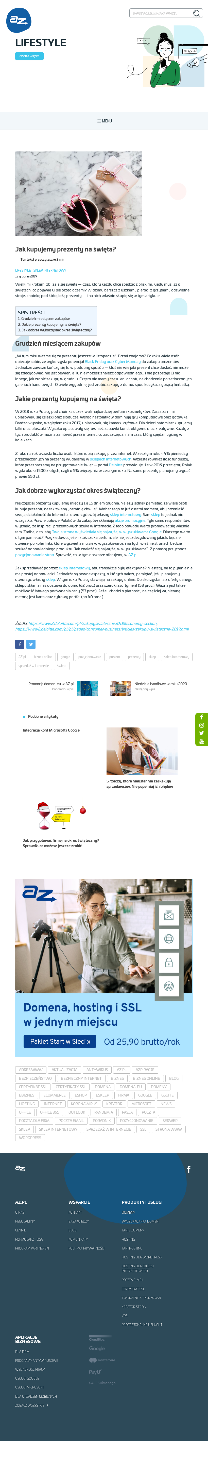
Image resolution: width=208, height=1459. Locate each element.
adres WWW (31, 1069)
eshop (81, 1095)
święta (61, 666)
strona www (168, 1129)
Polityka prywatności (86, 1248)
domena (103, 1086)
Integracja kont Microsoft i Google (51, 730)
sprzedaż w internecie (34, 666)
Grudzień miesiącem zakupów (45, 318)
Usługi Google (27, 1378)
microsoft (141, 1103)
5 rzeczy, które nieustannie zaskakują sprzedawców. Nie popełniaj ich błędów (140, 783)
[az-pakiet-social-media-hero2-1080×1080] (104, 1055)
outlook (76, 1112)
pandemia (103, 1112)
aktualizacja (64, 1069)
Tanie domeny (133, 1230)
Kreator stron (134, 1307)
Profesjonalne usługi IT (142, 1325)
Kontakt (75, 1212)
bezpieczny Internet (81, 1078)
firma (123, 1095)
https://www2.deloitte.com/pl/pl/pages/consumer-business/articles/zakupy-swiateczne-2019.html (102, 629)
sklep (155, 514)
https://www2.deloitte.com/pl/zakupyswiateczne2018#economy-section (92, 623)
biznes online (43, 657)
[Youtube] (201, 741)
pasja (127, 1112)
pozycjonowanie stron (34, 554)
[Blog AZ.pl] (18, 20)
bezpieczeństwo (35, 1078)
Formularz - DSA (29, 1239)
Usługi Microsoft (29, 1387)
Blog (72, 1230)
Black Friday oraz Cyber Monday (113, 361)
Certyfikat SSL (133, 1289)
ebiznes (26, 1095)
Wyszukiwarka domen (140, 1221)
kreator (114, 1103)
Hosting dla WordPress (142, 1257)
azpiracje (145, 1069)
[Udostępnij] (19, 644)
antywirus (97, 1069)
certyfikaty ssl (71, 1086)
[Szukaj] (196, 13)
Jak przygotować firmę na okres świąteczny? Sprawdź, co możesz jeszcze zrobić (61, 843)
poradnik (102, 1120)
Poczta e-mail (133, 1280)
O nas (19, 1212)
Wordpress (30, 1137)
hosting (27, 1103)
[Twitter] (201, 733)
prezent (114, 657)
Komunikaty (78, 1239)
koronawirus (84, 1103)
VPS (124, 1316)
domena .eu (131, 1086)
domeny (159, 1086)
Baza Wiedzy (78, 1221)
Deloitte (116, 464)
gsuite (167, 1095)
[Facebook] (189, 1170)
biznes (117, 1078)
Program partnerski (32, 1248)
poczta (148, 1112)
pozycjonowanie (89, 657)
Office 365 (49, 1112)
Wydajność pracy (30, 1369)
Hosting (128, 1239)
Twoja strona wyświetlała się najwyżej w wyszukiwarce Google (107, 531)
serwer (170, 1120)
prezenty (134, 657)
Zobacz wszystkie (30, 1405)
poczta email (71, 1120)
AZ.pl (132, 554)
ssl (143, 1129)
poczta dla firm (34, 1120)
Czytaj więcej (29, 56)
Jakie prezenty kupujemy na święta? (51, 324)
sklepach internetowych (110, 458)
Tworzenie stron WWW (141, 1298)
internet (53, 1103)
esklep (102, 1095)
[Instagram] (201, 725)
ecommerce (54, 1095)
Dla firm (22, 1352)
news (166, 1103)
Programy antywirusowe (36, 1360)
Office (25, 1112)
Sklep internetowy (49, 270)
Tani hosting (132, 1248)
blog (174, 1078)
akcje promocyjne (130, 520)
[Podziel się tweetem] (31, 644)
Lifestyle (23, 270)
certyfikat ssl (33, 1086)
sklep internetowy (125, 514)
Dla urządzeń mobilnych (36, 1396)
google (65, 657)
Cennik (20, 1230)
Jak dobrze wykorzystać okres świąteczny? (57, 329)
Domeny (128, 1212)
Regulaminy (25, 1221)
